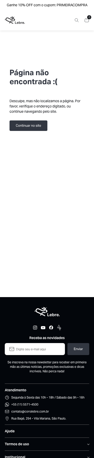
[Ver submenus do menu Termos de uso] (88, 444)
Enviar (78, 349)
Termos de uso (17, 444)
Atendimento (15, 390)
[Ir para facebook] (51, 327)
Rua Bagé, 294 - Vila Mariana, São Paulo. (38, 418)
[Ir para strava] (59, 327)
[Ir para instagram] (35, 327)
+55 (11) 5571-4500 (24, 404)
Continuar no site (28, 125)
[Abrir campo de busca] (76, 20)
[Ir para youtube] (43, 327)
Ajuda (10, 431)
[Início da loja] (15, 20)
